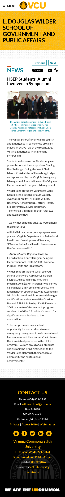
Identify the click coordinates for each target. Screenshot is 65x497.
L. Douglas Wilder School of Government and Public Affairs (29, 31)
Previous (39, 62)
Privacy (15, 424)
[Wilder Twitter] (32, 433)
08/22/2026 (38, 462)
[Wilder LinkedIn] (41, 433)
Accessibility (29, 424)
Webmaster (47, 424)
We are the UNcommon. (32, 490)
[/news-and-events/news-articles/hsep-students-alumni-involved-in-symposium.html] (55, 70)
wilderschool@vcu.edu (36, 404)
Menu (11, 5)
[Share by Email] (49, 70)
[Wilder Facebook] (24, 433)
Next (53, 62)
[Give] (16, 433)
